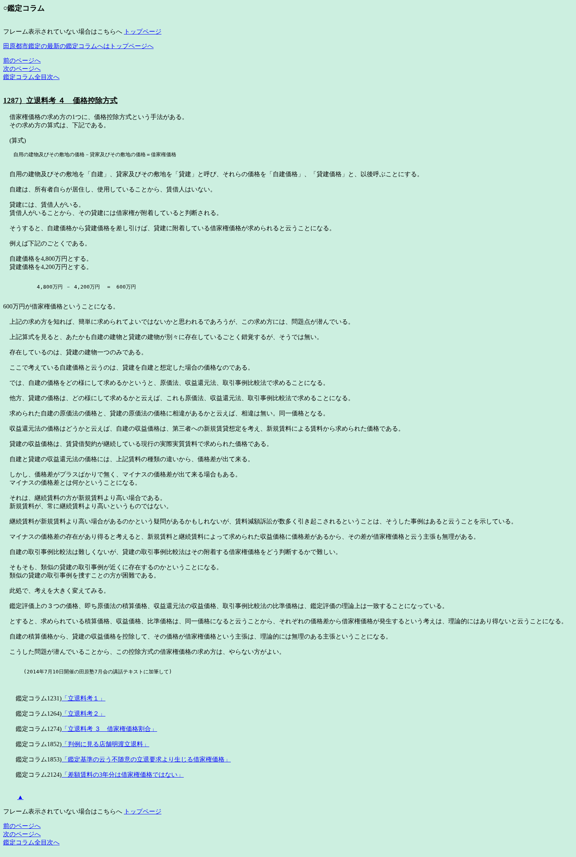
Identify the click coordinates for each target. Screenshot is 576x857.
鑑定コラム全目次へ (31, 77)
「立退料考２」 (83, 713)
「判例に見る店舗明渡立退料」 (105, 744)
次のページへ (22, 68)
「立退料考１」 (83, 698)
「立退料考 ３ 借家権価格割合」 (109, 728)
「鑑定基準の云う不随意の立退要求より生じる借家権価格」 (146, 759)
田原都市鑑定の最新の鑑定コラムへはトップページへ (78, 46)
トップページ (142, 31)
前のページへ (22, 60)
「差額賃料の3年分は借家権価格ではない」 (123, 774)
